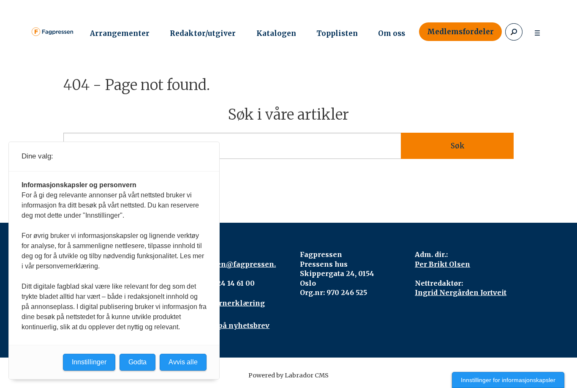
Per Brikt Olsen (442, 264)
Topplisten (337, 33)
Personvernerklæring (225, 303)
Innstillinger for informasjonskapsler (508, 380)
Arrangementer (120, 33)
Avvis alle (183, 362)
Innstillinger (89, 362)
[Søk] (514, 32)
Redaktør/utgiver (203, 33)
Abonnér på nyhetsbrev (227, 325)
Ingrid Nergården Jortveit (460, 292)
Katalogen (276, 33)
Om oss (391, 33)
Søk (457, 145)
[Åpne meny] (537, 32)
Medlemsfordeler (460, 31)
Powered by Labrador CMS (288, 375)
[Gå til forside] (52, 31)
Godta (137, 362)
